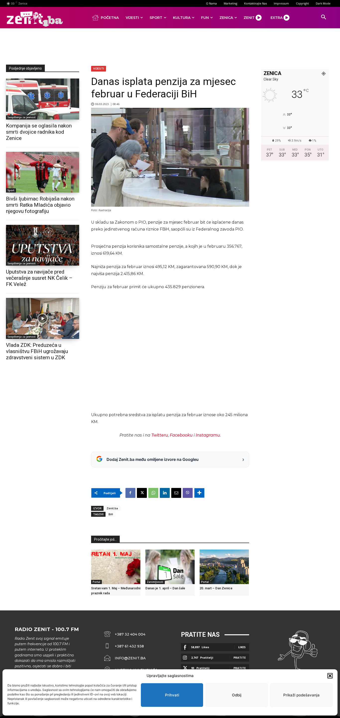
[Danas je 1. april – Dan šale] (170, 567)
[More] (199, 493)
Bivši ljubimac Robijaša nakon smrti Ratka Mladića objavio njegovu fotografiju (40, 205)
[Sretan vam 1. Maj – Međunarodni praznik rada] (115, 567)
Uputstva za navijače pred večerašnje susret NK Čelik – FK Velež (39, 278)
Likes (242, 647)
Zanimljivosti (155, 582)
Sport (10, 190)
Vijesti (98, 68)
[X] (142, 493)
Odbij (236, 695)
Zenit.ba (112, 508)
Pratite (239, 657)
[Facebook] (130, 493)
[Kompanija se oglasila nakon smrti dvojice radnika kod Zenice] (42, 99)
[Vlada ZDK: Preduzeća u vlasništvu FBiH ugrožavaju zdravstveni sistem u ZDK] (42, 318)
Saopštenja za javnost (21, 117)
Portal (96, 582)
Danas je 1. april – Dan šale (165, 588)
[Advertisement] (170, 45)
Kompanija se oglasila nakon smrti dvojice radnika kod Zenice (39, 132)
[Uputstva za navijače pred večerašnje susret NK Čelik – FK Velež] (42, 245)
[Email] (176, 493)
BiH (111, 514)
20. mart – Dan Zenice (216, 588)
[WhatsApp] (153, 493)
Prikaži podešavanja (301, 695)
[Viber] (188, 493)
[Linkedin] (165, 493)
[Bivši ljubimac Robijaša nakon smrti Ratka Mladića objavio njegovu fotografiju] (42, 172)
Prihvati (172, 695)
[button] (330, 675)
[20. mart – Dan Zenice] (224, 567)
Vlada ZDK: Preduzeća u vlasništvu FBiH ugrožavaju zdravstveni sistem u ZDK (37, 351)
